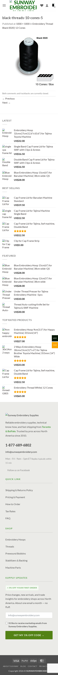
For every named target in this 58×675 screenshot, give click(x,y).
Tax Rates (10, 511)
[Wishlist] (41, 5)
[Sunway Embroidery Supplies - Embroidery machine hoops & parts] (23, 5)
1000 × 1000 (23, 23)
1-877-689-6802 (18, 445)
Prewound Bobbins (15, 553)
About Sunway (11, 666)
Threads (9, 546)
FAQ (7, 518)
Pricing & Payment (15, 497)
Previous (8, 98)
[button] (4, 5)
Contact (32, 666)
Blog (23, 666)
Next (6, 102)
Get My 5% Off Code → (29, 635)
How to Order (12, 504)
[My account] (47, 5)
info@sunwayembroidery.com (21, 451)
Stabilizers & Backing (16, 560)
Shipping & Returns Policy (19, 490)
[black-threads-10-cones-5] (29, 59)
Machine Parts (13, 567)
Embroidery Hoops (15, 539)
